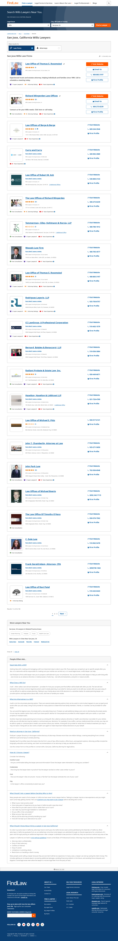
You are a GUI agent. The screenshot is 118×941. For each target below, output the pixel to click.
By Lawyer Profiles (49, 910)
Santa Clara (12, 642)
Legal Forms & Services (73, 887)
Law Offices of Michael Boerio (40, 491)
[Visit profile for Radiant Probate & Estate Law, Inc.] (16, 375)
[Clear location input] (92, 25)
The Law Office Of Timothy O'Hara (43, 514)
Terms (9, 936)
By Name (46, 914)
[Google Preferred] (42, 924)
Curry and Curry (33, 150)
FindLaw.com (96, 887)
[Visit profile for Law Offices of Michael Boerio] (16, 496)
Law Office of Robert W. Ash (39, 175)
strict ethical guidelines (38, 838)
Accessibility (47, 890)
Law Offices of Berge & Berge (40, 125)
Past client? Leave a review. (33, 154)
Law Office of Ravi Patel (37, 587)
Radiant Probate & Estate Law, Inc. (43, 370)
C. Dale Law (31, 539)
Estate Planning (15, 633)
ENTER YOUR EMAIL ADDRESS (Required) (19, 912)
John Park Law (32, 466)
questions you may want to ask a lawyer (50, 800)
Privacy (16, 936)
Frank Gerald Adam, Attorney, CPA (43, 564)
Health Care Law (44, 633)
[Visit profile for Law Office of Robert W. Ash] (16, 180)
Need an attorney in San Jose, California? (25, 731)
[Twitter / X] (28, 924)
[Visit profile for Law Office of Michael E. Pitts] (16, 425)
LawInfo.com (95, 908)
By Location (47, 904)
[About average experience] (54, 84)
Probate (26, 633)
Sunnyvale (21, 642)
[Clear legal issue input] (48, 25)
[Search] (109, 3)
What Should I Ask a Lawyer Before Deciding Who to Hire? (31, 793)
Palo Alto (29, 642)
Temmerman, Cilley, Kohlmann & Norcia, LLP (48, 222)
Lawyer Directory (11, 33)
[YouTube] (23, 924)
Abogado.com (96, 901)
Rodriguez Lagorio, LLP (37, 297)
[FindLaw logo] (13, 3)
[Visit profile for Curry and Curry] (16, 155)
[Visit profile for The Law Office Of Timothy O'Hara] (16, 519)
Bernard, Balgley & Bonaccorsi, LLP (43, 347)
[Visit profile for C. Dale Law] (16, 544)
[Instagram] (33, 924)
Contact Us (47, 893)
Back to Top (60, 869)
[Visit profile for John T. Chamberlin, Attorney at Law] (16, 448)
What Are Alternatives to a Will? (21, 699)
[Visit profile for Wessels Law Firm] (16, 252)
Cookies (32, 936)
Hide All (17, 652)
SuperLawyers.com (97, 894)
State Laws (69, 901)
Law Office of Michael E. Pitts (40, 420)
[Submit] (34, 915)
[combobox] (28, 25)
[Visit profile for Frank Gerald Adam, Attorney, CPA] (16, 569)
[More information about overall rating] (37, 129)
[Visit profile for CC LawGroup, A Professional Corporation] (16, 327)
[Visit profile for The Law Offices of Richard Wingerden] (16, 203)
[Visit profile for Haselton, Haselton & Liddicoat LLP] (16, 400)
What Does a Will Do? (18, 683)
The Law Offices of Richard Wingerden (45, 198)
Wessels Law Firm (34, 247)
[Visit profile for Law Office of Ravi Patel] (16, 592)
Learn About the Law (72, 898)
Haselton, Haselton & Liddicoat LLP (43, 395)
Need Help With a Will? (18, 665)
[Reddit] (37, 924)
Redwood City (45, 642)
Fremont (36, 642)
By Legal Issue (48, 907)
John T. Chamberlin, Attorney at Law (44, 443)
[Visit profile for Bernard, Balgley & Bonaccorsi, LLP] (16, 352)
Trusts (34, 633)
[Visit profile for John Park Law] (16, 471)
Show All (9, 652)
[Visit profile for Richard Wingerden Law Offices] (16, 100)
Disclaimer (24, 936)
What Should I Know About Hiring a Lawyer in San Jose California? (34, 826)
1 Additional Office (61, 232)
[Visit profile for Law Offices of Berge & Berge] (16, 130)
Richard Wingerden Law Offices (41, 95)
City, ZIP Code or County (59, 22)
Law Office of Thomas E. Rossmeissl (43, 63)
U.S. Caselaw (70, 904)
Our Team (47, 887)
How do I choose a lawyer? (19, 752)
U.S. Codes (69, 907)
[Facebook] (19, 924)
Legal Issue (11, 22)
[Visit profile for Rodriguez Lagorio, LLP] (16, 302)
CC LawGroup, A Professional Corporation (46, 322)
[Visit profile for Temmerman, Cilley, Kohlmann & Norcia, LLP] (16, 228)
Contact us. (24, 897)
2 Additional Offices (54, 184)
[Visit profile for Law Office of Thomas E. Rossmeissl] (16, 68)
